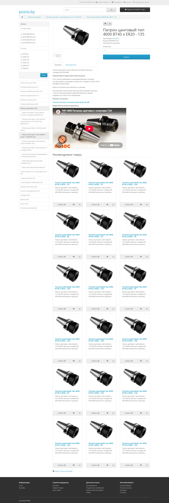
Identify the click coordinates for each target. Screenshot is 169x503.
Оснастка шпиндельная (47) (30, 191)
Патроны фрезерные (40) (29, 104)
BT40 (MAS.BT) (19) (29, 37)
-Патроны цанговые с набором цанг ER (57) (33, 129)
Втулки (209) (24, 199)
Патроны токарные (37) (28, 100)
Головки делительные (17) (29, 87)
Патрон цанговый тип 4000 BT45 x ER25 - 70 (101, 235)
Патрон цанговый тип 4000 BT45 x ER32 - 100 (67, 340)
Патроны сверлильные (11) (29, 96)
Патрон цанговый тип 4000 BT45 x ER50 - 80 (101, 444)
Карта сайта (57, 490)
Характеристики (70, 65)
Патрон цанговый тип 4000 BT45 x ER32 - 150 (134, 340)
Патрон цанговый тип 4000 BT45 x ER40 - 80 (67, 392)
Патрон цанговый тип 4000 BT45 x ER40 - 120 (134, 392)
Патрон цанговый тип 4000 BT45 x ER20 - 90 (67, 235)
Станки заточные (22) (27, 178)
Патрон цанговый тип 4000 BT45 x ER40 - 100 (101, 392)
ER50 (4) (25, 68)
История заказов (125, 488)
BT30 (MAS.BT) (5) (28, 34)
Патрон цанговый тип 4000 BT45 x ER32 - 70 (134, 288)
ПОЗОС (116, 38)
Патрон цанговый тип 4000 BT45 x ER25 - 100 (67, 288)
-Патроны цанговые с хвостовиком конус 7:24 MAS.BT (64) (32, 136)
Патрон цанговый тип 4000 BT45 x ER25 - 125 (101, 288)
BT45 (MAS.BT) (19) (29, 40)
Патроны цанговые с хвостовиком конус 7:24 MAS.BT (64, 17)
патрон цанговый (66, 471)
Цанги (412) (24, 204)
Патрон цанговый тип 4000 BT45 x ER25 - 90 (134, 235)
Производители (91, 486)
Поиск (44, 75)
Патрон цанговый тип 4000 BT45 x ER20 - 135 (101, 17)
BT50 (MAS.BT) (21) (29, 43)
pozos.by (27, 11)
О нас (21, 486)
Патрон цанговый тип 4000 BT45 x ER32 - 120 (101, 340)
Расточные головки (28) (28, 208)
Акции (88, 492)
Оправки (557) (25, 195)
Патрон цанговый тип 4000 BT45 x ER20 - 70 (101, 183)
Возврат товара (58, 488)
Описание (58, 65)
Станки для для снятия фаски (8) (31, 182)
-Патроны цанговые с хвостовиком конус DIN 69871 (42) (32, 142)
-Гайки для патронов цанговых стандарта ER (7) (31, 162)
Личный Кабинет (126, 486)
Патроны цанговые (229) (28, 108)
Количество (107, 47)
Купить (126, 57)
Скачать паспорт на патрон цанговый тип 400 (71, 102)
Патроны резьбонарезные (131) (31, 91)
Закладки (123, 490)
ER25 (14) (26, 60)
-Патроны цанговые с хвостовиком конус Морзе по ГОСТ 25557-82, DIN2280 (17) (32, 121)
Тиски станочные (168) (28, 83)
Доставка (22, 488)
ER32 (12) (26, 63)
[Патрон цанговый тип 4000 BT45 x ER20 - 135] (76, 35)
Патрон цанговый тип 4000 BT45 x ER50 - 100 (134, 444)
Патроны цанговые (34, 17)
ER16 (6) (25, 54)
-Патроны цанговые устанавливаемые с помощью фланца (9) (33, 155)
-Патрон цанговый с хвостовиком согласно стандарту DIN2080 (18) (32, 114)
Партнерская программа (94, 490)
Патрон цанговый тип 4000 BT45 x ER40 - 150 (67, 444)
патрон (57, 471)
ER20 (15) (26, 57)
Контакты (56, 486)
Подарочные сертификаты (95, 488)
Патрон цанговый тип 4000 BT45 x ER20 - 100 (134, 183)
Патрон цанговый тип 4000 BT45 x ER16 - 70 (67, 183)
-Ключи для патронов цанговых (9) (32, 167)
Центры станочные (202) (28, 187)
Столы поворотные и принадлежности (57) (33, 173)
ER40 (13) (26, 66)
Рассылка (123, 492)
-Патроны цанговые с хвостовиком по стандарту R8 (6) (33, 149)
